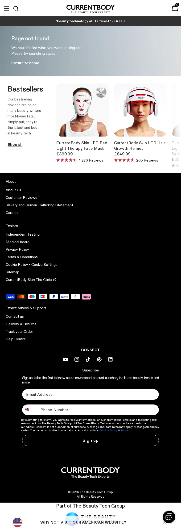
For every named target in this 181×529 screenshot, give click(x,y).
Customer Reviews (21, 197)
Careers (12, 212)
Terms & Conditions (22, 257)
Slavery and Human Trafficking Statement (39, 205)
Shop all (15, 144)
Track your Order (19, 331)
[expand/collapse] (6, 8)
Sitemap (12, 272)
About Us (13, 190)
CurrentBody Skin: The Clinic (29, 279)
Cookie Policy (17, 264)
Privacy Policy (17, 249)
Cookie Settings (44, 264)
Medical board (17, 242)
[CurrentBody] (90, 9)
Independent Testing (23, 234)
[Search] (18, 8)
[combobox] (30, 410)
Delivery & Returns (21, 324)
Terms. (125, 430)
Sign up (90, 440)
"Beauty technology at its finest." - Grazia (90, 21)
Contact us (15, 316)
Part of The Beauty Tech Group (90, 506)
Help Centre (16, 339)
